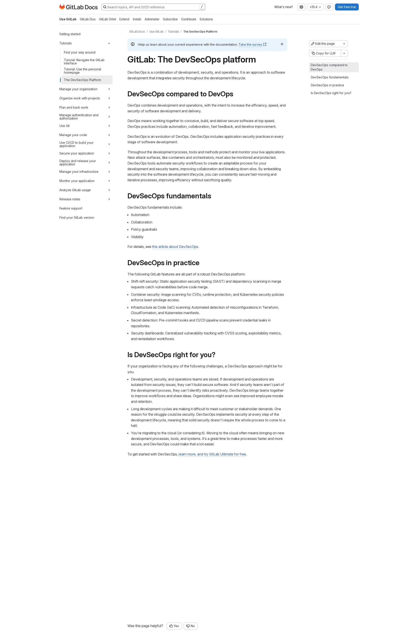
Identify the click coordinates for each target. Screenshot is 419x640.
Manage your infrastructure (78, 171)
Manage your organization (78, 89)
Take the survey (250, 44)
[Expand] (109, 89)
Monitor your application (76, 181)
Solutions (206, 19)
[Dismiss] (282, 44)
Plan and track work (73, 107)
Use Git (64, 126)
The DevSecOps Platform (82, 80)
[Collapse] (109, 43)
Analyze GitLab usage (75, 190)
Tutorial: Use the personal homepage (82, 70)
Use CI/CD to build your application (76, 144)
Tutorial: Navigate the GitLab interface (84, 61)
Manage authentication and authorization (78, 116)
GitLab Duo (88, 19)
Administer (152, 19)
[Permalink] (236, 94)
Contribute (188, 19)
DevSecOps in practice (327, 85)
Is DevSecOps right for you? (331, 93)
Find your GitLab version (76, 217)
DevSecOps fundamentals (330, 77)
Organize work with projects (79, 98)
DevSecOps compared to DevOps (329, 67)
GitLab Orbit (107, 19)
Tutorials (65, 43)
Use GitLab (67, 19)
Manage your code (73, 135)
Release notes (69, 199)
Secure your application (76, 153)
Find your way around (79, 52)
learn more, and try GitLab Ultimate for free (212, 454)
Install (137, 19)
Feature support (70, 208)
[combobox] (301, 6)
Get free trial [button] (347, 7)
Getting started (70, 34)
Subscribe (170, 19)
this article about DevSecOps (175, 246)
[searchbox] (153, 6)
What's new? (283, 7)
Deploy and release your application (77, 162)
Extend (124, 19)
